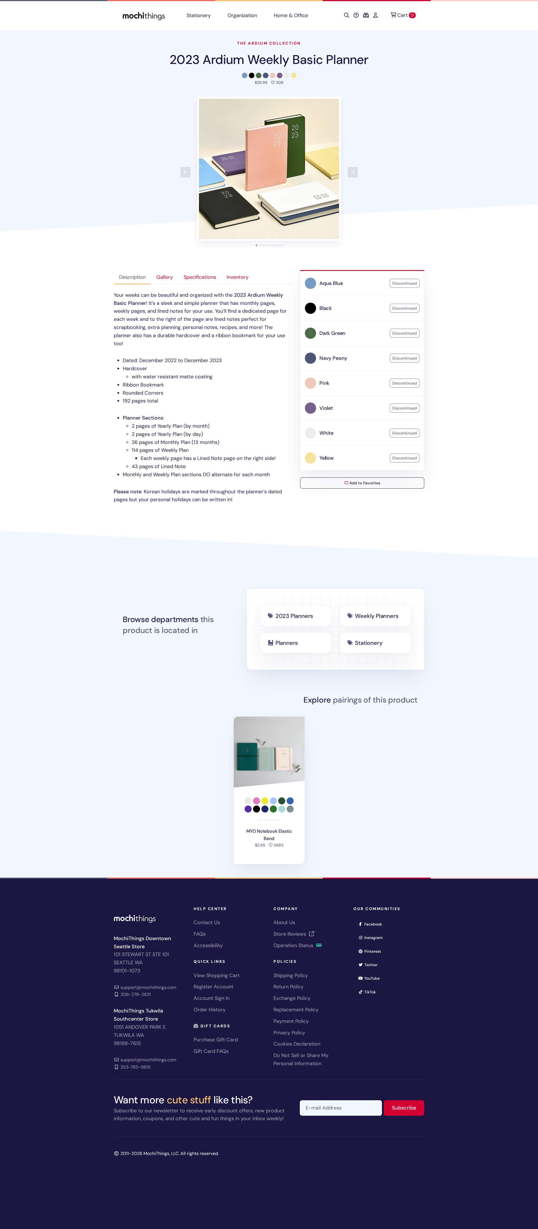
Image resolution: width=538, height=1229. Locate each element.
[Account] (375, 15)
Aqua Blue (331, 283)
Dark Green (332, 333)
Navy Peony (333, 358)
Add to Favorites (364, 482)
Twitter (372, 964)
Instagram (375, 937)
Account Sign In (211, 998)
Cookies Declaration (296, 1044)
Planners (286, 642)
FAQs (200, 934)
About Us (284, 922)
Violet (326, 408)
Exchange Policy (291, 998)
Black (325, 308)
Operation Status (294, 945)
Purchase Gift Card (216, 1039)
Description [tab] (132, 277)
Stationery (199, 15)
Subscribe (408, 1107)
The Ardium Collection (269, 43)
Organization (242, 15)
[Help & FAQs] (356, 15)
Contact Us (207, 922)
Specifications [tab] (200, 277)
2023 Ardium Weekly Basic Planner (269, 59)
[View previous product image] (185, 172)
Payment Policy (291, 1021)
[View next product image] (353, 172)
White (326, 433)
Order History (210, 1009)
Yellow (326, 458)
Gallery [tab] (164, 277)
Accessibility (208, 945)
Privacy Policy (289, 1032)
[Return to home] (144, 15)
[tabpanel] (202, 397)
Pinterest (374, 951)
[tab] (256, 245)
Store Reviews (290, 934)
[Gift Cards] (366, 15)
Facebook (375, 924)
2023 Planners (294, 616)
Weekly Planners (376, 616)
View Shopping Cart (217, 975)
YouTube (373, 978)
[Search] (346, 15)
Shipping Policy (290, 975)
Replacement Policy (296, 1009)
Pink (324, 383)
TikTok (372, 992)
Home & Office (291, 15)
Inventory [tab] (238, 277)
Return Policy (288, 986)
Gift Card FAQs (211, 1051)
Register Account (213, 986)
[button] (269, 169)
